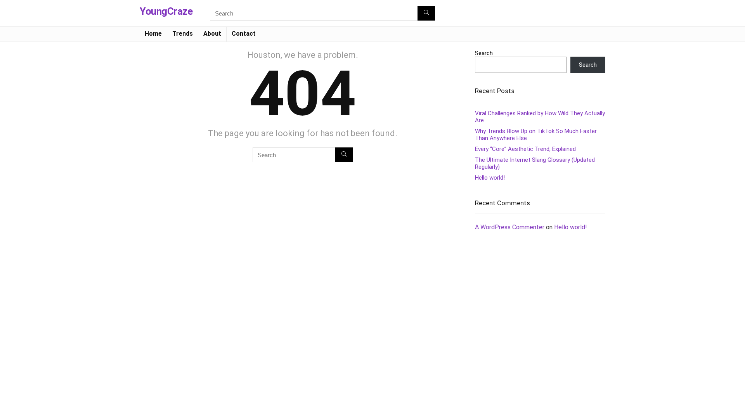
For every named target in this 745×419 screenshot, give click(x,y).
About (212, 33)
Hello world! (490, 177)
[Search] (426, 13)
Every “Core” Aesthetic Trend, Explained (525, 148)
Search (484, 53)
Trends (182, 33)
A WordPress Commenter (509, 227)
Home (153, 33)
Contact (244, 33)
